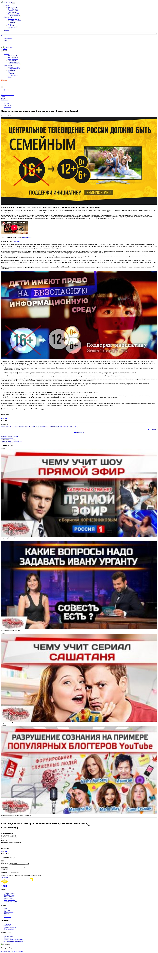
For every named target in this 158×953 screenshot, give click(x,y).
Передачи (7, 915)
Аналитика (11, 22)
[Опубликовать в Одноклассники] (66, 426)
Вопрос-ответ (8, 936)
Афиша (6, 5)
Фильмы (7, 910)
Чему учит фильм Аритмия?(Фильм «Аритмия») (9, 437)
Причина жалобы (6, 863)
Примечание (5, 867)
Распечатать (153, 429)
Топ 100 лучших (13, 7)
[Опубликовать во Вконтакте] (10, 426)
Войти (6, 40)
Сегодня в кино (13, 10)
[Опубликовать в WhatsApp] (47, 426)
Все (5, 908)
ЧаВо (9, 29)
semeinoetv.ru (26, 237)
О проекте (11, 25)
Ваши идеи (7, 938)
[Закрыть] (2, 861)
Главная (6, 103)
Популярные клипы (14, 15)
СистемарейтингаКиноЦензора (4, 98)
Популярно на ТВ (13, 14)
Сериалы (7, 913)
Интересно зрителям (14, 20)
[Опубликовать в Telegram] (28, 426)
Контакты (7, 925)
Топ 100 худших (13, 9)
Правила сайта (12, 27)
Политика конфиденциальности (14, 941)
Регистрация (8, 38)
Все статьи (7, 105)
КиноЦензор (8, 17)
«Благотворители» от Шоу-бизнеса (11, 441)
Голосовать (16, 241)
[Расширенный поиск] (1, 35)
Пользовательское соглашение (13, 939)
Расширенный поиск (7, 95)
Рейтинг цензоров (13, 19)
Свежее (6, 30)
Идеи (9, 24)
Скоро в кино (12, 12)
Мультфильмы (8, 912)
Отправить (4, 869)
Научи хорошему (6, 951)
